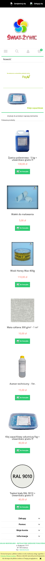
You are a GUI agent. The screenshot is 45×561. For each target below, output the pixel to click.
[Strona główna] (22, 28)
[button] (5, 51)
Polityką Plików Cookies (8, 556)
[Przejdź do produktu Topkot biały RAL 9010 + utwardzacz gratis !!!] (22, 476)
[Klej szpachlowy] (22, 101)
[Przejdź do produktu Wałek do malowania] (22, 197)
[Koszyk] (39, 51)
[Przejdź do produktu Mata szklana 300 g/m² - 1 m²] (22, 310)
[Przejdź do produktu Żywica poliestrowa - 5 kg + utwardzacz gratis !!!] (22, 141)
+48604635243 (24, 550)
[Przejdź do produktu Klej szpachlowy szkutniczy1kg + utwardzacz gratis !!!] (22, 422)
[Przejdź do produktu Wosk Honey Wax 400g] (22, 254)
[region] (22, 101)
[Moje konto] (28, 51)
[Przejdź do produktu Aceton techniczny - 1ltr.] (22, 367)
